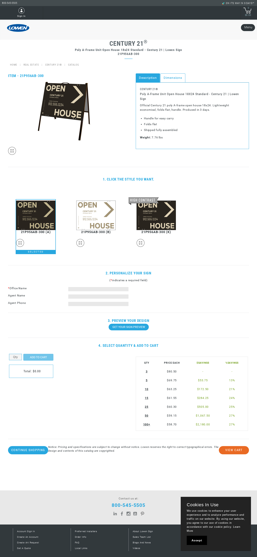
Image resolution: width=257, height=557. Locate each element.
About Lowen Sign (143, 531)
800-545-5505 (9, 2)
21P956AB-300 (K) (156, 232)
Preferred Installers (86, 531)
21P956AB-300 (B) (96, 232)
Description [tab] (148, 78)
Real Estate (31, 64)
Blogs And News (142, 542)
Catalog (73, 64)
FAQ (77, 542)
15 (146, 398)
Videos (136, 548)
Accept (197, 540)
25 (146, 407)
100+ (146, 424)
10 (146, 389)
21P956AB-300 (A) (36, 232)
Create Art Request (28, 542)
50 (146, 415)
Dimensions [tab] (173, 78)
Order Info (80, 537)
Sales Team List (142, 537)
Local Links (81, 548)
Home (13, 64)
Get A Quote (24, 548)
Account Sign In (26, 531)
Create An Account (28, 537)
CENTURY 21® (53, 64)
